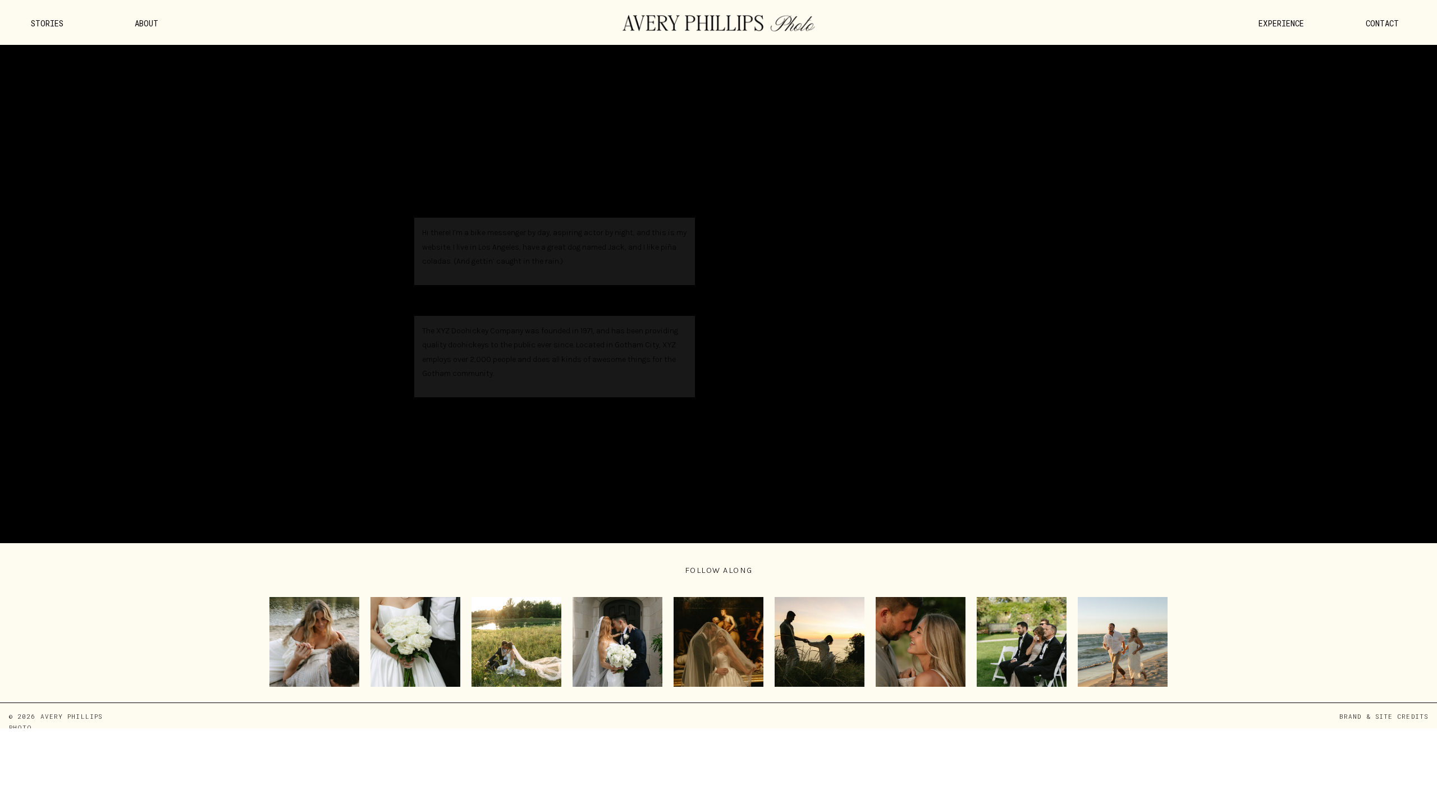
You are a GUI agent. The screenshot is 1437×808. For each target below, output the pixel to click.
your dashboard (586, 412)
